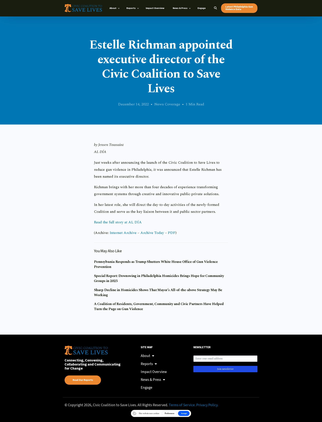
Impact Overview (154, 371)
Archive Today (152, 233)
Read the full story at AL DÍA (118, 222)
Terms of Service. (182, 405)
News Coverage (167, 104)
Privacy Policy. (207, 405)
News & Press (151, 379)
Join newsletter (225, 369)
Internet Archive (123, 233)
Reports (147, 364)
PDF (171, 233)
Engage (146, 387)
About (145, 355)
